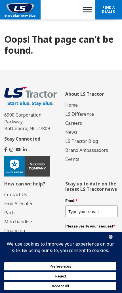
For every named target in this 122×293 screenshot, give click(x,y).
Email (71, 200)
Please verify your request (90, 226)
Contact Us (15, 194)
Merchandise (18, 221)
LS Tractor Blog (81, 141)
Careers (73, 123)
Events (72, 159)
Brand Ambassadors (86, 150)
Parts (10, 212)
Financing (14, 231)
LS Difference (79, 114)
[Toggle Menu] (87, 9)
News (71, 132)
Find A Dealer (108, 9)
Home (71, 105)
